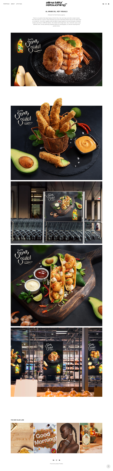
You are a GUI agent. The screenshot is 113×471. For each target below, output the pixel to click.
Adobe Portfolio (59, 463)
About (13, 3)
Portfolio (6, 3)
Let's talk (19, 3)
